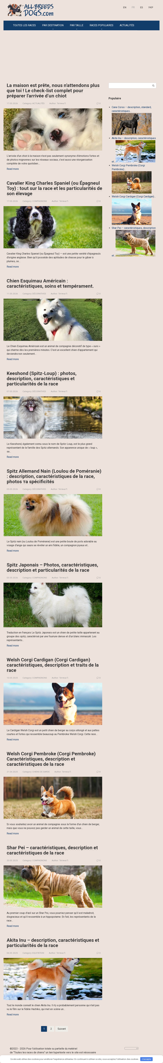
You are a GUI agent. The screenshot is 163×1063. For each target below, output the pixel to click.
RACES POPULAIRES (101, 25)
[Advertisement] (81, 54)
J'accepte (146, 1059)
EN (124, 7)
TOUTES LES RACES (24, 25)
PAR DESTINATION (53, 25)
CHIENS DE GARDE (41, 771)
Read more (13, 168)
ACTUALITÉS (127, 25)
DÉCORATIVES (39, 293)
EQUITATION (38, 953)
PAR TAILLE (76, 25)
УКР (150, 7)
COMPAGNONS (39, 201)
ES (141, 7)
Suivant (62, 1028)
